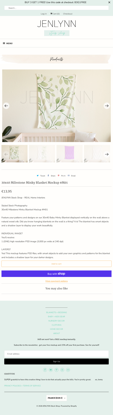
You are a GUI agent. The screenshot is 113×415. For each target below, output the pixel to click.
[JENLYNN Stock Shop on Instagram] (62, 370)
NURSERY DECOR (56, 321)
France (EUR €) (55, 398)
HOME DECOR (56, 329)
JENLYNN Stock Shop (51, 406)
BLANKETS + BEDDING (56, 312)
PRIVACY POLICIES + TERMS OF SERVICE (22, 385)
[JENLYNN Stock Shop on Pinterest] (56, 370)
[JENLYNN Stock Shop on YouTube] (51, 370)
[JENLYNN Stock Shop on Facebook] (45, 370)
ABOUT (56, 333)
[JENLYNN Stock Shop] (56, 28)
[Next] (107, 105)
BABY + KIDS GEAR (56, 316)
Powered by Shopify (69, 406)
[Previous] (6, 105)
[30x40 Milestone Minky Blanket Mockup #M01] (56, 105)
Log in (44, 14)
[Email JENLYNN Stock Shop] (68, 370)
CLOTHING (56, 325)
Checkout (67, 14)
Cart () (56, 14)
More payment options (56, 281)
